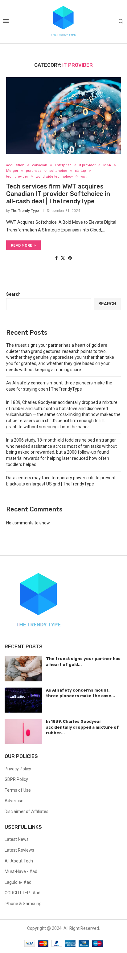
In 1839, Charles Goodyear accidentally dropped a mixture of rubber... (82, 727)
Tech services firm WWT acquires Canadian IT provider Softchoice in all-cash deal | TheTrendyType (58, 194)
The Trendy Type (25, 211)
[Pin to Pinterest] (70, 258)
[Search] (121, 21)
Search (13, 294)
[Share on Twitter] (63, 257)
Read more (21, 245)
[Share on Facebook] (56, 258)
